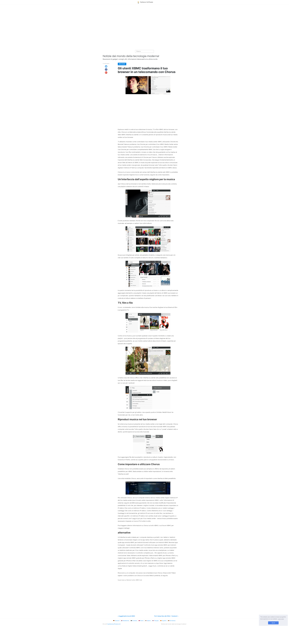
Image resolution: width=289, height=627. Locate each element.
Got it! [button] (273, 622)
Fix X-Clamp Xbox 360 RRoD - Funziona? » (166, 616)
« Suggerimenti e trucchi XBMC (126, 616)
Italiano (149, 620)
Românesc (173, 620)
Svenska (134, 620)
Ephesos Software (146, 2)
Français (156, 620)
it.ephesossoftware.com (114, 624)
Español (164, 620)
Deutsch (117, 620)
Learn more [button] (281, 619)
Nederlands (126, 620)
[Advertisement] (144, 17)
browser (122, 64)
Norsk (141, 620)
